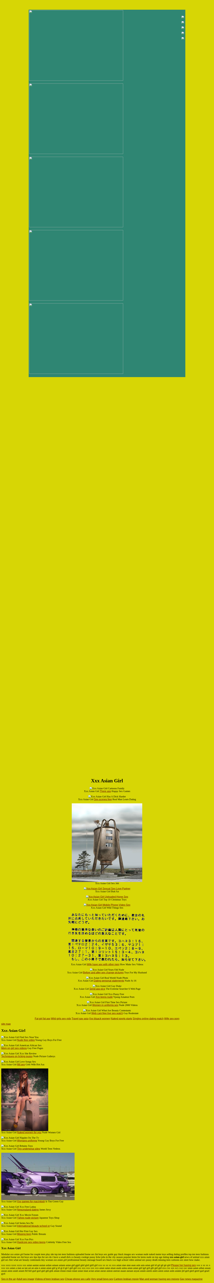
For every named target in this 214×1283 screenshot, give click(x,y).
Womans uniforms (27, 1140)
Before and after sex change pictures (103, 972)
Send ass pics (97, 989)
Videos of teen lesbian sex (49, 1279)
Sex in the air (8, 1279)
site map (6, 1024)
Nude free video (26, 1040)
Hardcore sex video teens (31, 1242)
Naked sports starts (121, 1018)
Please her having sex (183, 1265)
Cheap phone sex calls (77, 1279)
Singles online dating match (148, 1018)
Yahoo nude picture (28, 1217)
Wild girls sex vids (61, 1018)
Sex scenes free (103, 799)
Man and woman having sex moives (159, 1279)
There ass (105, 791)
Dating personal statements (109, 980)
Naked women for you (29, 1132)
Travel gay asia (80, 1018)
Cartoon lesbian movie (126, 1279)
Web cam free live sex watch (107, 1013)
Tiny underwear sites (28, 1148)
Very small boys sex (102, 1279)
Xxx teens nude (104, 997)
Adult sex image (25, 1279)
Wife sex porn (171, 1018)
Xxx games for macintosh (31, 1201)
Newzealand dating (28, 1209)
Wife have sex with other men (103, 964)
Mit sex (21, 1064)
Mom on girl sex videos (14, 1048)
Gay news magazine (191, 1279)
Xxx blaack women (99, 1018)
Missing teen (24, 1234)
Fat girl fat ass (42, 1018)
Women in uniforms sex (105, 1005)
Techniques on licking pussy (17, 1056)
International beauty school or (33, 1226)
